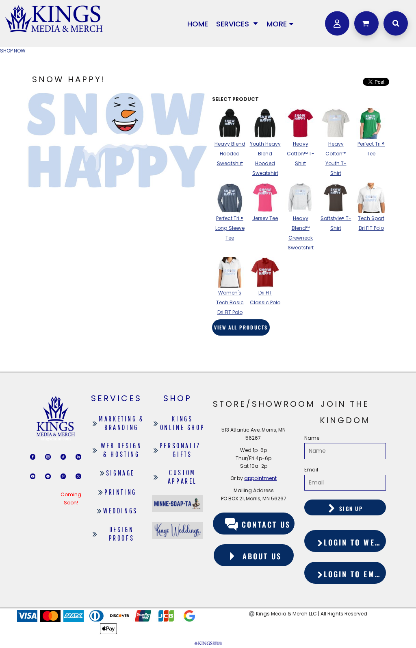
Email (311, 469)
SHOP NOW (13, 50)
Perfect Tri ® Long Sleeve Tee (230, 228)
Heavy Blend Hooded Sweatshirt (229, 153)
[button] (237, 23)
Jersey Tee (265, 218)
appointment (260, 478)
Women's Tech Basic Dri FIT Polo (230, 302)
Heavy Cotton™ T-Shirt (300, 153)
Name (311, 437)
